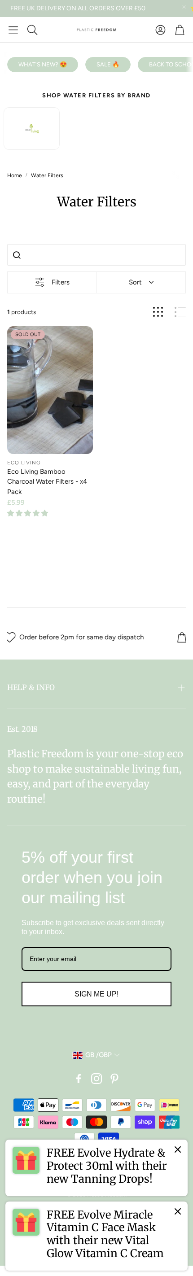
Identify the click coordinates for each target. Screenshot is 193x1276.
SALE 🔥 (107, 64)
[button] (13, 29)
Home (14, 175)
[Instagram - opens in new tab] (96, 1078)
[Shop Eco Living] (32, 128)
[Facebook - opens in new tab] (78, 1078)
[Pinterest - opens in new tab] (114, 1078)
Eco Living (24, 462)
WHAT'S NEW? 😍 (42, 64)
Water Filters (47, 175)
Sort (135, 282)
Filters (61, 282)
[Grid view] (158, 312)
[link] (96, 1168)
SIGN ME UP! (96, 994)
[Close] (178, 1149)
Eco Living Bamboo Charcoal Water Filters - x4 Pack (47, 482)
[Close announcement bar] (184, 6)
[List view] (180, 312)
